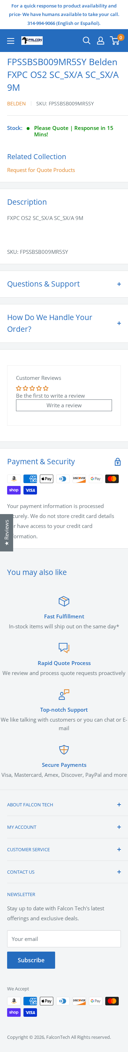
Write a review (64, 405)
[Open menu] (10, 41)
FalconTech (58, 1037)
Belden (16, 103)
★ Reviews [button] (6, 533)
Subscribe (31, 960)
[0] (115, 40)
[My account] (100, 41)
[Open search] (87, 41)
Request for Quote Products (41, 169)
